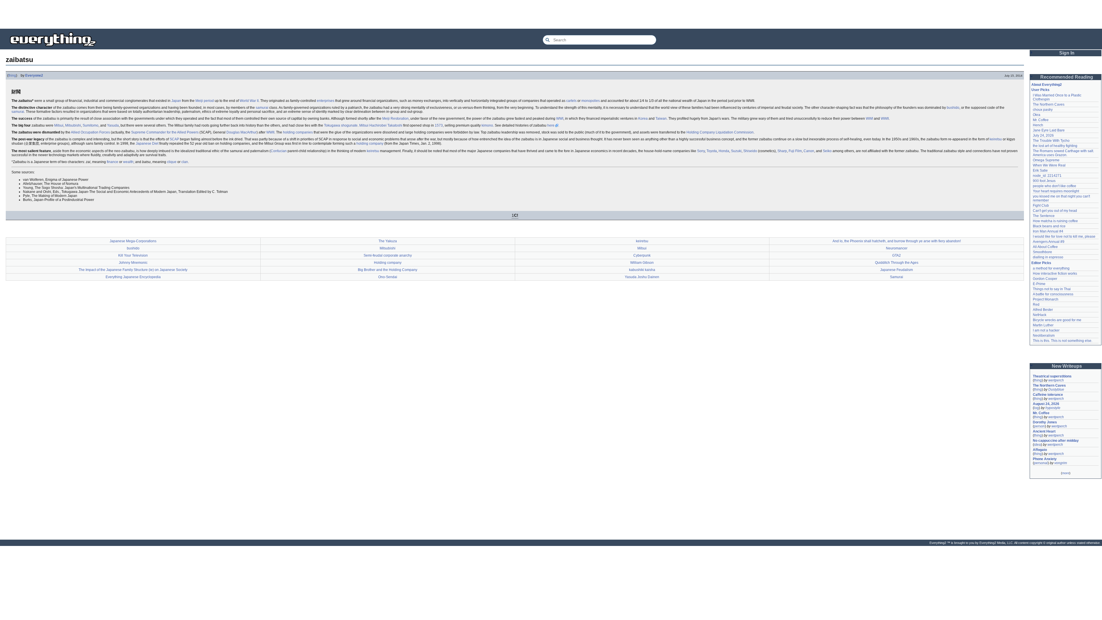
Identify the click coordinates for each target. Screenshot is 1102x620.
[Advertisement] (551, 14)
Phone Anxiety (1045, 459)
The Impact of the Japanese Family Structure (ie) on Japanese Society (133, 270)
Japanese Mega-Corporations (133, 241)
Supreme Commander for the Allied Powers (165, 132)
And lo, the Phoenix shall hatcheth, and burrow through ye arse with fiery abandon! (897, 241)
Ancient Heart (1044, 431)
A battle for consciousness (1053, 294)
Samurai (896, 277)
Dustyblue (1056, 390)
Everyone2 (34, 75)
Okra (1036, 115)
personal (1041, 463)
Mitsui (58, 125)
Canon (809, 151)
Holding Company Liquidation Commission (720, 132)
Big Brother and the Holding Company (387, 270)
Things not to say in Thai (1052, 289)
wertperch (1056, 380)
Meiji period (204, 101)
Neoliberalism (1044, 336)
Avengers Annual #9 (1048, 242)
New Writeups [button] (1067, 366)
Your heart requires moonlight (1056, 191)
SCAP (174, 139)
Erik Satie (1040, 170)
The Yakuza (388, 241)
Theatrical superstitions (1052, 376)
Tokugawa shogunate (341, 125)
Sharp (782, 151)
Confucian (279, 151)
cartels (571, 101)
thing (12, 75)
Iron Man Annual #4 (1048, 231)
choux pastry (1043, 110)
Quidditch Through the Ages (896, 263)
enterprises (325, 101)
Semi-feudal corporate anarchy (388, 255)
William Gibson (642, 263)
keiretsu (996, 139)
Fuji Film (795, 151)
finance (112, 162)
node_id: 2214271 (1047, 176)
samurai (262, 108)
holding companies (298, 132)
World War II (249, 101)
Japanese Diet (147, 144)
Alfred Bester (1043, 310)
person (1039, 426)
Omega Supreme (1046, 160)
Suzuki (736, 151)
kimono (487, 125)
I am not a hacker (1046, 330)
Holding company (387, 263)
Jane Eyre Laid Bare (1049, 130)
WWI (559, 119)
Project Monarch (1045, 299)
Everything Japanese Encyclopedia (133, 277)
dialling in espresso (1048, 257)
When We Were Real (1049, 165)
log (1036, 408)
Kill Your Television (133, 255)
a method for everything (1051, 268)
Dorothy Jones (1045, 422)
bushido (953, 108)
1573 (439, 125)
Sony (701, 151)
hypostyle (1052, 408)
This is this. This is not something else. (1062, 341)
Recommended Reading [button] (1066, 77)
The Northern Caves (1048, 104)
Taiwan (661, 119)
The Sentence (1044, 216)
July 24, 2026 (1043, 135)
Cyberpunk (642, 255)
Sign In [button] (1066, 53)
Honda (724, 151)
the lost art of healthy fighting (1055, 146)
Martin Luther (1043, 325)
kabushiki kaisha (642, 270)
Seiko (827, 151)
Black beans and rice (1049, 226)
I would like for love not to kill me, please (1064, 237)
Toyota (712, 151)
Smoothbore (1042, 252)
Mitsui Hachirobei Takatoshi (380, 125)
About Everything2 (1046, 85)
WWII (885, 119)
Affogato (1040, 450)
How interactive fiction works (1055, 274)
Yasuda (113, 125)
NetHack (1039, 315)
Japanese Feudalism (896, 270)
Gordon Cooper (1045, 279)
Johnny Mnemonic (133, 263)
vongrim (1060, 463)
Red (1036, 305)
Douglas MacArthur (241, 132)
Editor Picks (1041, 263)
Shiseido (750, 151)
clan (184, 162)
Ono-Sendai (387, 277)
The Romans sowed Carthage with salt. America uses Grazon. (1064, 153)
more (1065, 473)
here (550, 125)
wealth (128, 162)
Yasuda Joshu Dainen (642, 277)
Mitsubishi (73, 125)
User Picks (1040, 90)
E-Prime (1039, 284)
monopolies (590, 101)
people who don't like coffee (1054, 186)
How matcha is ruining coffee (1055, 221)
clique (171, 162)
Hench (1038, 125)
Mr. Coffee (1041, 120)
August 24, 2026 (1046, 404)
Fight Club (1041, 206)
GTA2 (896, 255)
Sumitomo (90, 125)
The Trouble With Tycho (1051, 141)
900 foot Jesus (1044, 181)
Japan (176, 101)
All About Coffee (1045, 247)
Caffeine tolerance (1048, 395)
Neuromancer (896, 248)
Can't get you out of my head (1055, 211)
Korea (643, 119)
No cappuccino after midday (1056, 441)
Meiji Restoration (395, 119)
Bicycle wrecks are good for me (1057, 320)
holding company (369, 144)
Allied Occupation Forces (90, 132)
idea (1037, 445)
